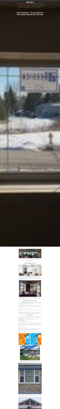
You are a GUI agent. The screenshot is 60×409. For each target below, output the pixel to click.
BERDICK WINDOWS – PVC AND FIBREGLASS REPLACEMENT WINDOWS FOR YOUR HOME (23, 5)
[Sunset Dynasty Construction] (30, 2)
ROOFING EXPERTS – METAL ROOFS (42, 5)
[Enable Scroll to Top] (59, 408)
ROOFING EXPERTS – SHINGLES (35, 5)
